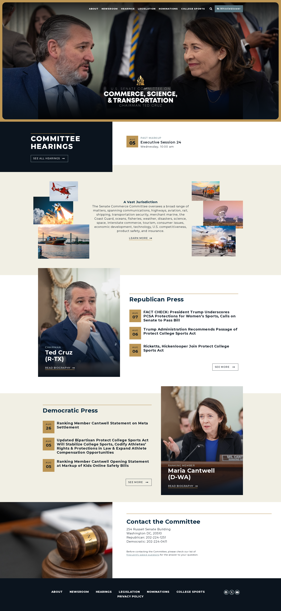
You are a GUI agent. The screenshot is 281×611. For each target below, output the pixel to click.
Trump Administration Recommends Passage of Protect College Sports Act (190, 331)
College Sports (193, 8)
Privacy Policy (130, 596)
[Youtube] (237, 592)
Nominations (168, 8)
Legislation (147, 8)
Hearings (128, 8)
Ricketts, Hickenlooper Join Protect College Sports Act (186, 348)
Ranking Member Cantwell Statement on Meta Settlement (102, 425)
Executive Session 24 (160, 142)
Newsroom (110, 8)
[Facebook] (226, 592)
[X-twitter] (231, 592)
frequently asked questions (142, 554)
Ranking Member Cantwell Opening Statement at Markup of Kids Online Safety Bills (103, 463)
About (93, 8)
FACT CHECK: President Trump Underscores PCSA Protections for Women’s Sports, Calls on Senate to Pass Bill (189, 316)
